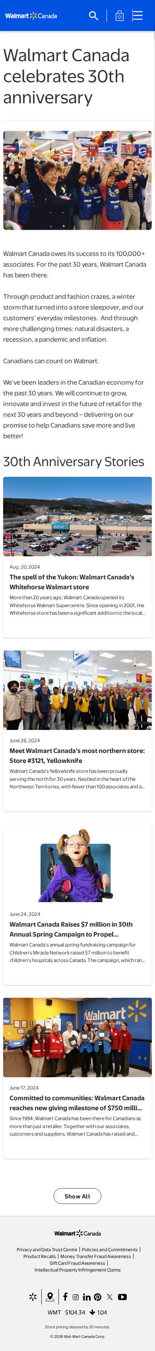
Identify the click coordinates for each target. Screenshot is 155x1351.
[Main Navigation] (141, 15)
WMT (54, 1312)
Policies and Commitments (110, 1249)
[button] (77, 1196)
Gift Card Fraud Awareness (77, 1263)
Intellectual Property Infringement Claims (78, 1269)
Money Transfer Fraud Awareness (95, 1256)
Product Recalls (39, 1256)
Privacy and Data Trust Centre (47, 1249)
